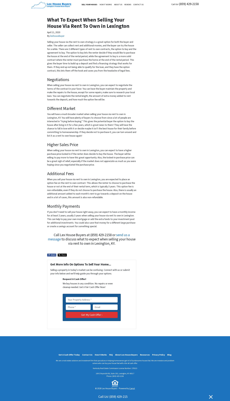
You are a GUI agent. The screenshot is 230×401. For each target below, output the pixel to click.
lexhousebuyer (57, 36)
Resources (145, 354)
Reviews (127, 4)
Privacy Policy (158, 354)
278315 (134, 368)
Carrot (132, 388)
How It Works (106, 4)
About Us (118, 4)
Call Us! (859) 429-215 (113, 396)
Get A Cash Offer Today (69, 354)
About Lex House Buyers (126, 354)
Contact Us (138, 4)
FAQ (111, 354)
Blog (169, 354)
